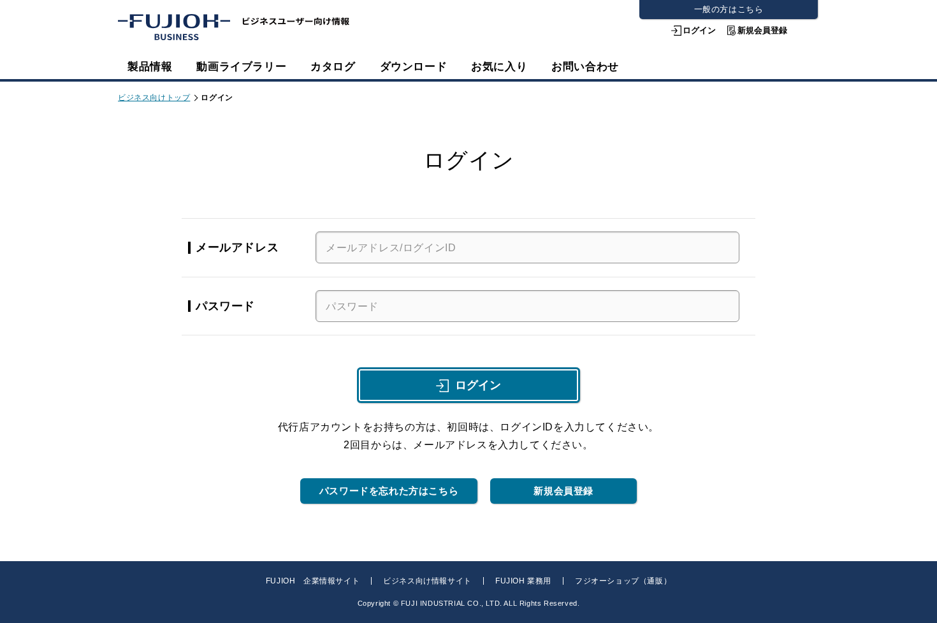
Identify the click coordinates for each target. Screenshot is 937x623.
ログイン (699, 30)
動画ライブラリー (241, 67)
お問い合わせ (585, 67)
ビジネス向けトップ (154, 97)
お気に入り (499, 67)
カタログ (332, 67)
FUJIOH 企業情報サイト (313, 581)
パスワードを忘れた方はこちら (388, 490)
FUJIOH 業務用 (523, 581)
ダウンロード (413, 67)
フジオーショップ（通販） (623, 581)
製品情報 (149, 67)
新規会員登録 (762, 30)
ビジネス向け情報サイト (427, 581)
